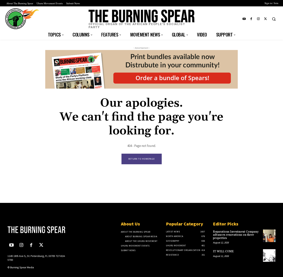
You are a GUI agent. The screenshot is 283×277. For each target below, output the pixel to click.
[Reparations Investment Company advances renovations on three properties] (269, 236)
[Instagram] (258, 19)
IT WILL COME (223, 251)
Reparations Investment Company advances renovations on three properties (236, 235)
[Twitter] (265, 19)
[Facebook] (251, 19)
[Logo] (39, 230)
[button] (273, 19)
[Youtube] (244, 19)
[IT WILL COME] (269, 255)
